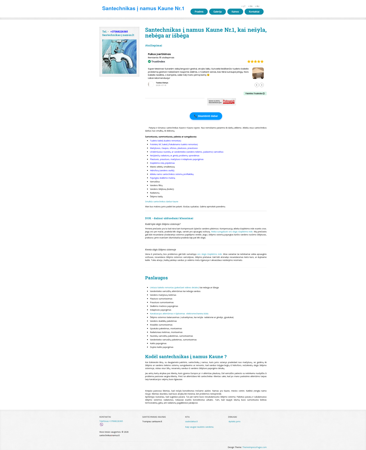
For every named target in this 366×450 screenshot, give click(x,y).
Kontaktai (254, 11)
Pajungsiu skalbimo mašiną (162, 178)
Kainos (235, 11)
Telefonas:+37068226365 (111, 421)
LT (244, 6)
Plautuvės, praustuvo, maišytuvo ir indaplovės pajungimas (177, 159)
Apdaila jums (234, 421)
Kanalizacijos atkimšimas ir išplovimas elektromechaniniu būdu (179, 313)
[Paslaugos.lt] (221, 104)
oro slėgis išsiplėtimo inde (209, 254)
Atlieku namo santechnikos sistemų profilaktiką (172, 174)
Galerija (217, 11)
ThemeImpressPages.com (254, 447)
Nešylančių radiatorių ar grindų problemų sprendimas (174, 155)
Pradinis (199, 11)
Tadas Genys (162, 83)
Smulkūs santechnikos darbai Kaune (161, 201)
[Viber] (101, 426)
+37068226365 (119, 31)
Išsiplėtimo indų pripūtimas (162, 163)
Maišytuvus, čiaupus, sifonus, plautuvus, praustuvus (174, 148)
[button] (261, 85)
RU (257, 6)
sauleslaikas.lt (191, 421)
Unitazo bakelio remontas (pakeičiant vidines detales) (174, 287)
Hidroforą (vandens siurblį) (162, 170)
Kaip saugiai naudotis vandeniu (199, 427)
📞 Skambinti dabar (206, 116)
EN (251, 6)
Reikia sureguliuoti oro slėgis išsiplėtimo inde (232, 231)
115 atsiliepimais (166, 57)
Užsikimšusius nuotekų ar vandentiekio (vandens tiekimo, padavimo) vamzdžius (186, 151)
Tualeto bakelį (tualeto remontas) (165, 140)
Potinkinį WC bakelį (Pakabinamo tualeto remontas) (174, 144)
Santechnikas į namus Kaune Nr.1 (143, 8)
